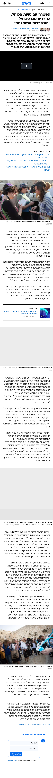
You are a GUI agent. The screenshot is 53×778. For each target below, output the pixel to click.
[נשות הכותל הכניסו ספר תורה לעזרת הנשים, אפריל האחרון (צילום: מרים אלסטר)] (26, 648)
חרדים (27, 724)
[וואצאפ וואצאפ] (9, 3)
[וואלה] (26, 3)
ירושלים (21, 724)
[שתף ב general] (4, 3)
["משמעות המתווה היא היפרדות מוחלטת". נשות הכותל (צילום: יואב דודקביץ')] (26, 203)
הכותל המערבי (35, 724)
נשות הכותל (46, 724)
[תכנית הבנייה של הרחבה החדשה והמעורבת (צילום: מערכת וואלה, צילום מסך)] (26, 350)
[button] (42, 3)
